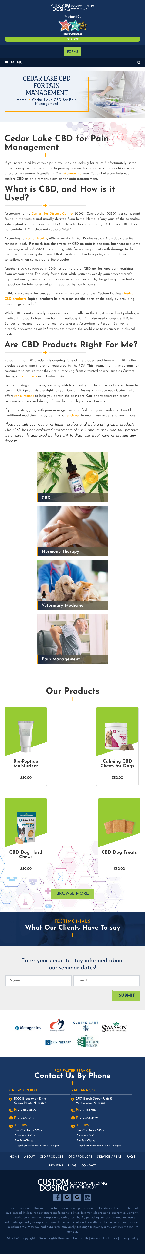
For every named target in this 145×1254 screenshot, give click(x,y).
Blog (72, 1165)
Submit (127, 995)
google (67, 1197)
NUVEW (13, 1238)
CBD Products (51, 1156)
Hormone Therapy (60, 552)
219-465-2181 (88, 1110)
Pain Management (61, 659)
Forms (72, 51)
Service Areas (109, 1156)
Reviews (56, 1165)
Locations (72, 39)
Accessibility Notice (104, 1238)
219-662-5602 (27, 1110)
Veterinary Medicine (62, 605)
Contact (88, 1165)
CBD (46, 498)
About (29, 1156)
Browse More (72, 894)
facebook (57, 1197)
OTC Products (80, 1156)
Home (14, 1156)
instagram (87, 1197)
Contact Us (80, 1238)
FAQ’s (130, 1156)
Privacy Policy (129, 1238)
